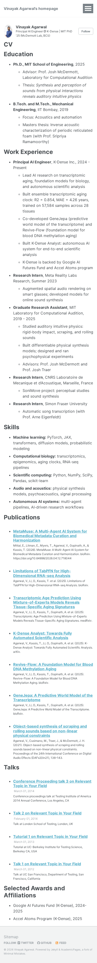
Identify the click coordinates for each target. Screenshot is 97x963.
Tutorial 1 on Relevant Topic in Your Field (50, 836)
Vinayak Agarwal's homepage (31, 8)
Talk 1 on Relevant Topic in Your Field (47, 863)
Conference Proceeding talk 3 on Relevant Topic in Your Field (52, 783)
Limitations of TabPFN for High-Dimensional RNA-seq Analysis (42, 573)
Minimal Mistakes (14, 953)
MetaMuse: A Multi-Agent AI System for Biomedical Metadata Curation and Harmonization (50, 536)
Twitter (27, 943)
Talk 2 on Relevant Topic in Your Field (47, 813)
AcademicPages (71, 949)
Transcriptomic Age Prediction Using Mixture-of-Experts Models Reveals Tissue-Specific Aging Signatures (47, 602)
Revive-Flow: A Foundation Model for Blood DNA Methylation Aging (53, 666)
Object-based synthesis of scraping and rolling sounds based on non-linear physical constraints (50, 731)
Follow (85, 31)
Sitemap (11, 936)
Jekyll (54, 949)
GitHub (46, 943)
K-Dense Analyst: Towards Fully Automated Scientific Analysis (42, 635)
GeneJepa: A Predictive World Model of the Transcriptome (53, 697)
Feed (62, 943)
